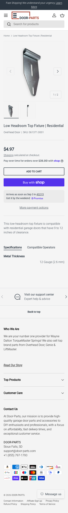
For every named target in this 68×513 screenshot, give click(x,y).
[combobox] (34, 24)
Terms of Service (47, 504)
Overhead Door (12, 132)
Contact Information (13, 501)
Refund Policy (10, 504)
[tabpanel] (34, 259)
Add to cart (34, 171)
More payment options (34, 207)
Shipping (8, 155)
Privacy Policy (52, 501)
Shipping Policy (28, 504)
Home (7, 36)
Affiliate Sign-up (34, 501)
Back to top (34, 311)
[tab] (13, 247)
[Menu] (6, 15)
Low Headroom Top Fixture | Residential (32, 36)
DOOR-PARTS (18, 495)
